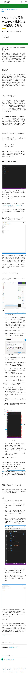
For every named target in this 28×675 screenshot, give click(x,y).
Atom (4, 207)
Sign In (26, 2)
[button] (4, 635)
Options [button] (23, 10)
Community (13, 2)
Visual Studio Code (8, 205)
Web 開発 (5, 37)
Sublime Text (19, 205)
